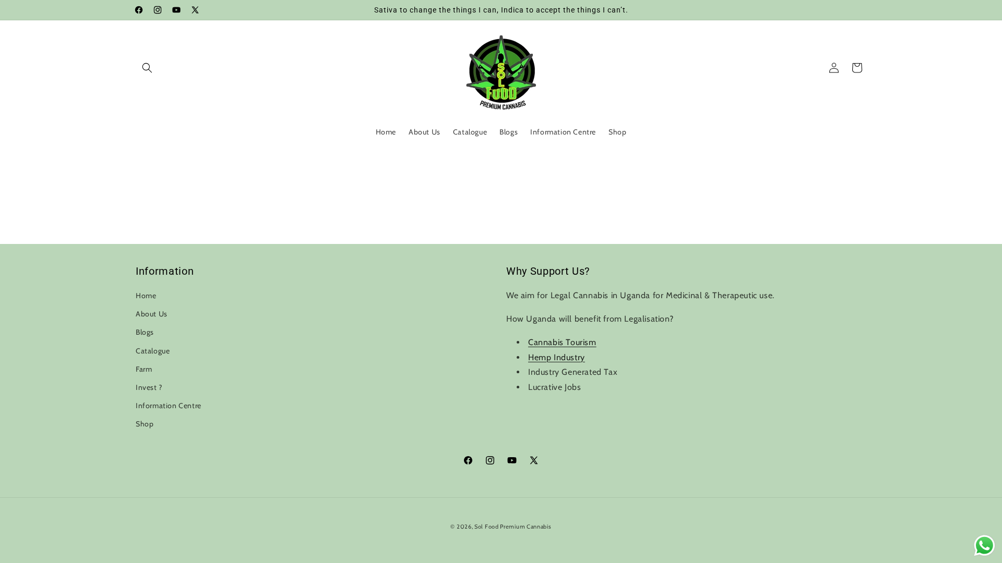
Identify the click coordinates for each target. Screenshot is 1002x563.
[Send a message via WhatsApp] (984, 545)
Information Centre (168, 405)
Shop (144, 424)
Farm (144, 369)
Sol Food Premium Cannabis (513, 526)
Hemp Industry (556, 357)
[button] (147, 67)
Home (146, 295)
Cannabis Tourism (562, 342)
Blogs (145, 332)
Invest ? (149, 387)
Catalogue (153, 351)
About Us (152, 314)
